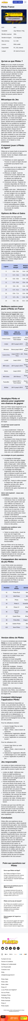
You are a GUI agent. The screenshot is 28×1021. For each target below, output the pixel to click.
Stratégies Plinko (6, 995)
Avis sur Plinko (5, 992)
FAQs (2, 972)
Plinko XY (4, 987)
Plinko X (3, 1003)
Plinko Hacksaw (5, 1000)
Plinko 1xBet (4, 984)
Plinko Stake (4, 979)
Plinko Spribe (5, 1005)
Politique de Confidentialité (8, 964)
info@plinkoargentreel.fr (7, 975)
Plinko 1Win (4, 981)
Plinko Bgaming (5, 997)
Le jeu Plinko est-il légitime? (9, 989)
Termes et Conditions (7, 961)
